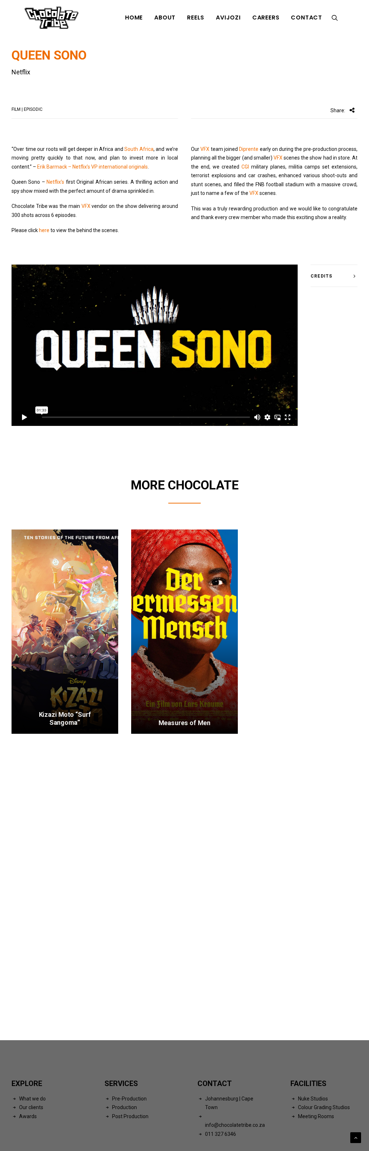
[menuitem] (134, 17)
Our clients (31, 1107)
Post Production (130, 1116)
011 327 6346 (220, 1134)
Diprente (248, 149)
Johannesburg (221, 1099)
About (164, 17)
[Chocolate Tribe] (52, 17)
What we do (32, 1099)
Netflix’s (55, 182)
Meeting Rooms (316, 1116)
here (44, 230)
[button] (338, 17)
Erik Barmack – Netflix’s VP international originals (92, 167)
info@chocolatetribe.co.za (235, 1125)
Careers (266, 17)
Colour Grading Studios (324, 1107)
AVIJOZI (228, 17)
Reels (195, 17)
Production (124, 1107)
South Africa (139, 149)
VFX (85, 206)
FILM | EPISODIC (27, 109)
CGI (245, 167)
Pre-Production (129, 1099)
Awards (28, 1116)
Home (134, 17)
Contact (306, 17)
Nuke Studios (313, 1099)
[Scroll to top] (355, 1137)
